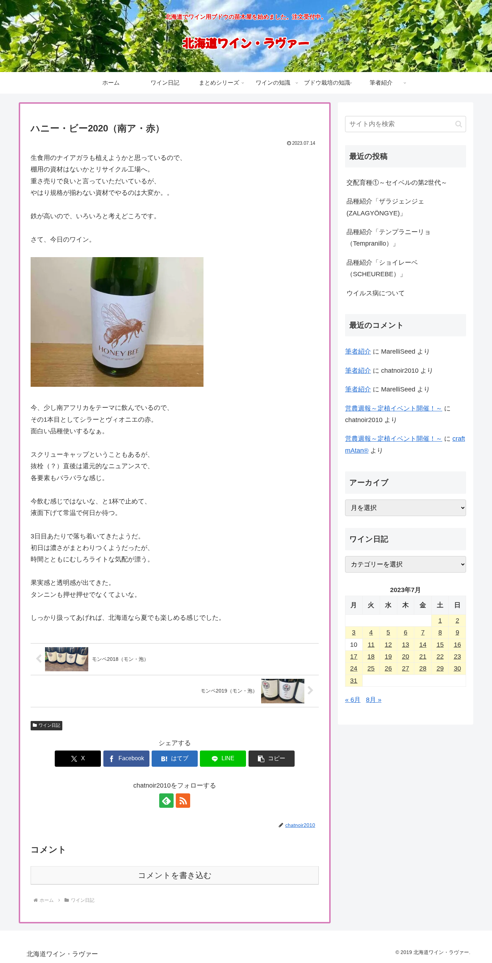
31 (353, 680)
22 (440, 656)
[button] (272, 759)
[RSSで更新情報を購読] (183, 800)
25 (371, 668)
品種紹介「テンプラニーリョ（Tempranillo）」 (388, 237)
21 (422, 656)
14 (422, 644)
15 (440, 644)
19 (388, 656)
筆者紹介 (358, 351)
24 (353, 668)
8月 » (373, 699)
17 (353, 656)
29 (440, 668)
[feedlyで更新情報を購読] (166, 800)
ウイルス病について (375, 293)
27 (405, 668)
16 (457, 644)
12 (388, 644)
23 (457, 656)
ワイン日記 (49, 725)
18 (371, 656)
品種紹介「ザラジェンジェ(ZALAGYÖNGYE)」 (385, 207)
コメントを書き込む (175, 875)
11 (371, 644)
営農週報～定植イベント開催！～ (393, 408)
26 (388, 668)
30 (457, 668)
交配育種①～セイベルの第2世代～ (396, 182)
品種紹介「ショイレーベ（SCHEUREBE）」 (382, 268)
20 (405, 656)
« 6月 (353, 699)
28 (422, 668)
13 (405, 644)
